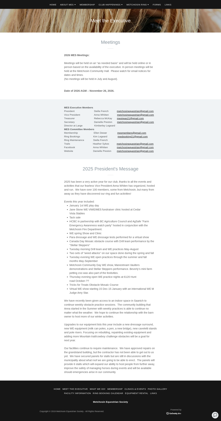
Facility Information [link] (77, 393)
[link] (173, 413)
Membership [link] (87, 5)
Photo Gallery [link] (157, 389)
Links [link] (168, 5)
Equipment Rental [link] (136, 393)
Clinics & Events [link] (135, 389)
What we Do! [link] (98, 389)
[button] (68, 4)
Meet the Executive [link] (75, 389)
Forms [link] (157, 5)
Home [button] (57, 389)
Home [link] (53, 5)
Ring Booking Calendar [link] (108, 393)
